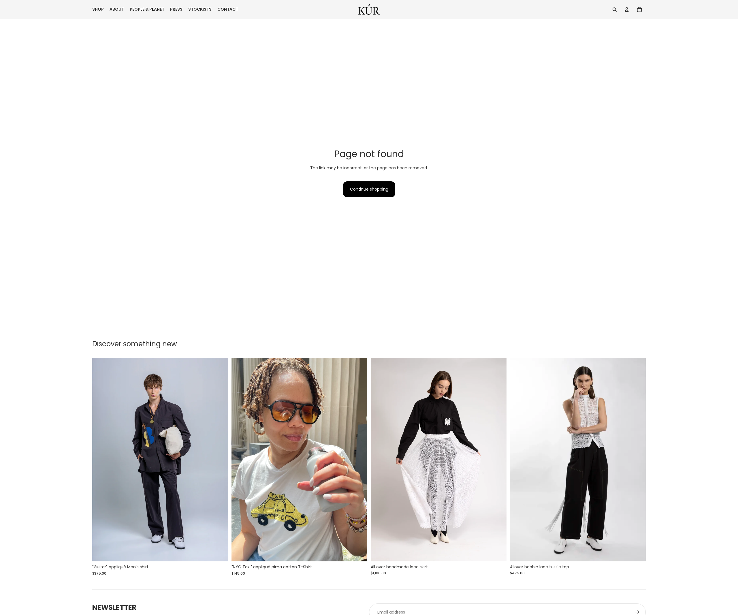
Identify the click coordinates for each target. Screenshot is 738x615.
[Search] (614, 9)
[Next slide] (219, 459)
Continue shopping (369, 189)
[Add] (219, 553)
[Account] (626, 9)
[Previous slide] (101, 459)
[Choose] (497, 552)
